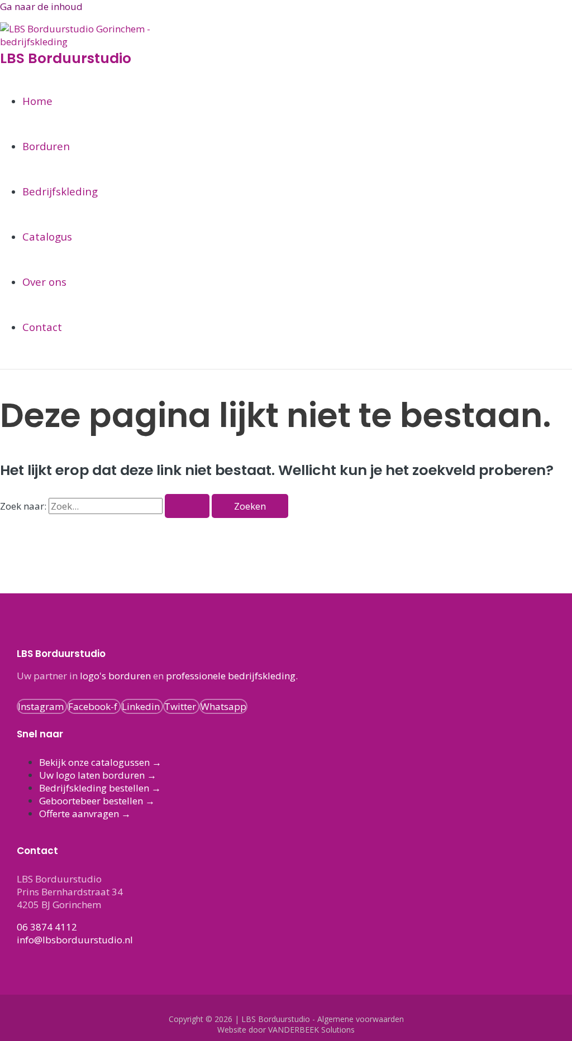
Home (37, 101)
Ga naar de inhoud (41, 6)
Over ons (44, 282)
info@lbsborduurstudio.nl (75, 939)
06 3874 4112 (47, 926)
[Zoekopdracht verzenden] (187, 506)
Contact (42, 327)
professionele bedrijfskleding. (232, 675)
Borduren (46, 146)
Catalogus (47, 236)
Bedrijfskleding (60, 191)
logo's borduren (115, 675)
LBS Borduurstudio (65, 58)
